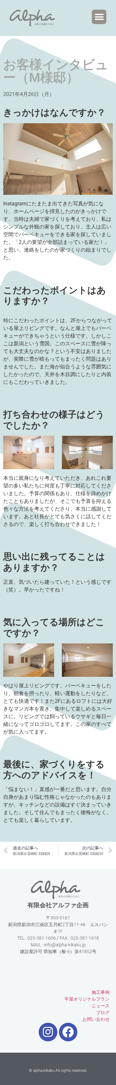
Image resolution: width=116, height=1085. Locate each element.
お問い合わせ (96, 1019)
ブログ (103, 1012)
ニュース (101, 1005)
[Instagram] (48, 1032)
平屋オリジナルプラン (87, 999)
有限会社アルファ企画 (58, 905)
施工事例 (101, 992)
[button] (99, 17)
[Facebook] (68, 1032)
